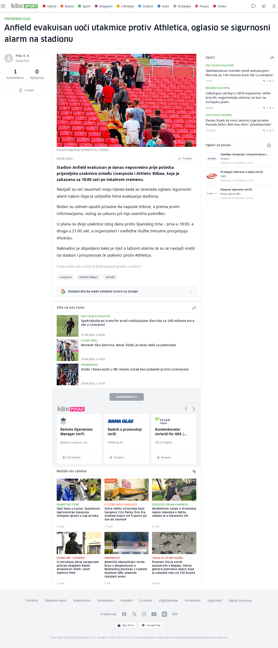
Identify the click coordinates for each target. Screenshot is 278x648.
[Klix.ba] (24, 5)
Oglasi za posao (240, 600)
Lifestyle (127, 6)
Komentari (106, 600)
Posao (204, 6)
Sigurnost (214, 600)
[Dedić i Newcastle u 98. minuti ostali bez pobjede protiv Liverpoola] (67, 374)
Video (222, 6)
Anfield (110, 277)
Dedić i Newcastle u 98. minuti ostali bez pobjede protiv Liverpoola (135, 369)
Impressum (82, 600)
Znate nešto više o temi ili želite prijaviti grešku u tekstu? (99, 266)
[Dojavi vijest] (264, 6)
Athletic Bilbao (88, 277)
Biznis (69, 6)
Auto (165, 6)
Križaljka (184, 6)
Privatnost (192, 600)
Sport (87, 6)
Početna (32, 600)
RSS (175, 614)
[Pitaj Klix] (253, 6)
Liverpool (65, 277)
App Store (128, 625)
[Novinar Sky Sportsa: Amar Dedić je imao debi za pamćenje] (67, 350)
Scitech (148, 6)
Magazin (106, 6)
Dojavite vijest (55, 600)
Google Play (154, 625)
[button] (186, 408)
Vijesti (51, 6)
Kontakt (126, 600)
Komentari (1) (126, 397)
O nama (145, 600)
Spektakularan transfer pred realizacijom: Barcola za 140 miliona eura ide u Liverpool (137, 323)
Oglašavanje (168, 600)
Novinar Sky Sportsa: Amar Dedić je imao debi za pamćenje (128, 345)
